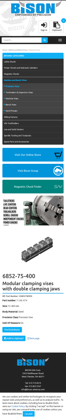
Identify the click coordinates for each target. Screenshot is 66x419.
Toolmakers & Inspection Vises (19, 92)
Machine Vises (12, 99)
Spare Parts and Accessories (16, 142)
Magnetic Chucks (11, 74)
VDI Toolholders (11, 123)
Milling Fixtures (10, 117)
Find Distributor (12, 329)
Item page (34, 338)
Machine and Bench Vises (17, 50)
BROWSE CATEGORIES (14, 56)
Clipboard (57, 30)
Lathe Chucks (10, 62)
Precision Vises (34, 50)
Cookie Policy (18, 406)
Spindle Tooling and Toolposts (17, 136)
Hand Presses (11, 111)
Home (4, 50)
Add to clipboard (15, 338)
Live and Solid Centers (14, 129)
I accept (29, 414)
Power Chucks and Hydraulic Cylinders (20, 68)
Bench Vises (11, 105)
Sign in (44, 30)
